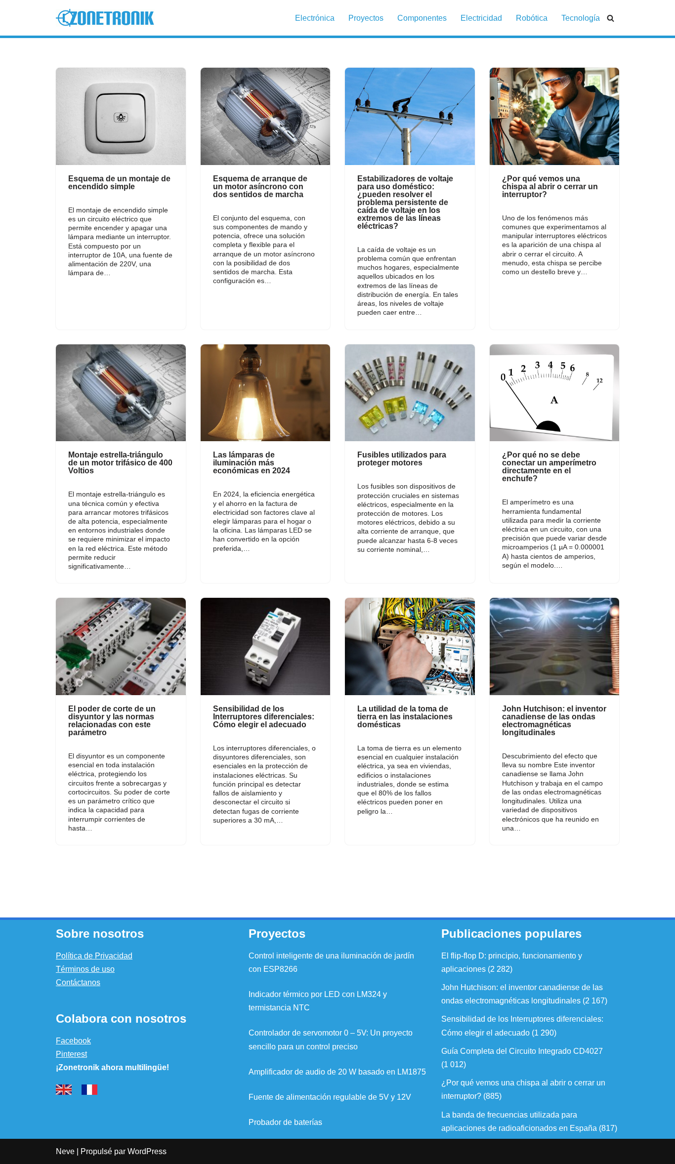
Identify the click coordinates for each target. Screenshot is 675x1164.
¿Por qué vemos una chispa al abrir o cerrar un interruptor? (550, 186)
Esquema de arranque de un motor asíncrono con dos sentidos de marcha (260, 186)
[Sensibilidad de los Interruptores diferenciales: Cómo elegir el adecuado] (266, 646)
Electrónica (315, 18)
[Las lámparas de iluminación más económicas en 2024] (266, 393)
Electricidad (481, 18)
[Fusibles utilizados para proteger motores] (410, 393)
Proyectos (365, 18)
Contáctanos (78, 982)
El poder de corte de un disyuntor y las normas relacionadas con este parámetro (112, 721)
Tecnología (580, 18)
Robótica (532, 18)
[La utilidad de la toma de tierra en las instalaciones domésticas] (410, 646)
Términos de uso (85, 969)
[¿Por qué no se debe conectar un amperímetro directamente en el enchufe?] (555, 393)
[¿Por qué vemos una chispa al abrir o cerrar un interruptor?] (555, 116)
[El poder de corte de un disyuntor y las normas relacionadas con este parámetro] (121, 646)
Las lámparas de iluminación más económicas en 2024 (251, 463)
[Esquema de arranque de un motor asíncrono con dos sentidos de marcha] (266, 116)
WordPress (147, 1151)
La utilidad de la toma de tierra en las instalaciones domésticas (405, 717)
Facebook (73, 1041)
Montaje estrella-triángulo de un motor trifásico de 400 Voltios (120, 463)
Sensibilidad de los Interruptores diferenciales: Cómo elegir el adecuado (263, 717)
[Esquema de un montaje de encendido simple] (121, 116)
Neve (65, 1151)
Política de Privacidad (94, 956)
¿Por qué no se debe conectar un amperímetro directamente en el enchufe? (549, 467)
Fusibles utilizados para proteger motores (401, 459)
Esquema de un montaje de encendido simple (119, 182)
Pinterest (71, 1054)
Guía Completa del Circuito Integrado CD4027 (522, 1051)
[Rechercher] (610, 18)
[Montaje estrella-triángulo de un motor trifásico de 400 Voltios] (121, 393)
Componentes (422, 18)
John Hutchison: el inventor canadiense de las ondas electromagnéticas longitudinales (554, 721)
